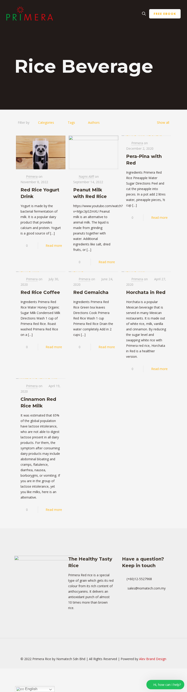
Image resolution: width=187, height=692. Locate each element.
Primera (32, 176)
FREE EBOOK (165, 14)
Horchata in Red (145, 292)
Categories (46, 122)
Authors (94, 122)
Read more (54, 245)
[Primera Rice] (29, 13)
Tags (71, 122)
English (30, 689)
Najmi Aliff (86, 176)
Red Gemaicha (91, 292)
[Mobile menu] (128, 14)
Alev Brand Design (152, 659)
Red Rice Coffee (40, 292)
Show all (163, 122)
